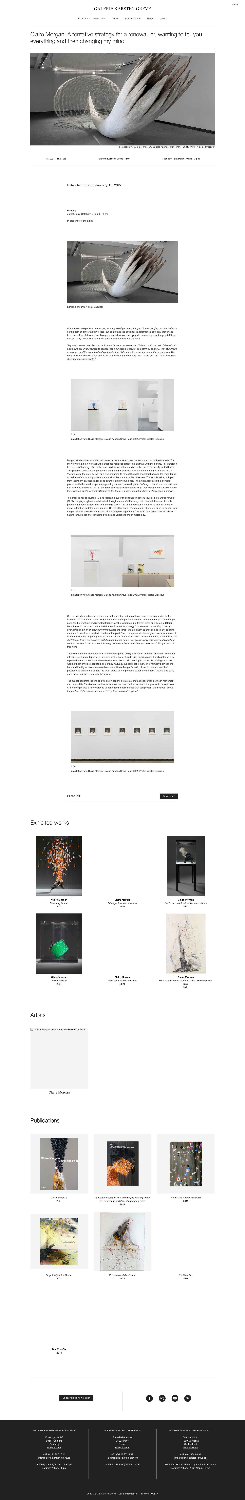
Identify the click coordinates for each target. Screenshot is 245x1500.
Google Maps (54, 1448)
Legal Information (128, 1494)
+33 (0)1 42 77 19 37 (122, 1455)
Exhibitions (99, 19)
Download (168, 797)
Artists (82, 19)
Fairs (115, 19)
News (150, 19)
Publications (133, 19)
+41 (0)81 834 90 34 (190, 1455)
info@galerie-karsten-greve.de (54, 1458)
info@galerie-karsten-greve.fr (122, 1458)
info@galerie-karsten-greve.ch (190, 1458)
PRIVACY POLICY (149, 1494)
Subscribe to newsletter (76, 1398)
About (164, 19)
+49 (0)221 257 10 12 (54, 1455)
